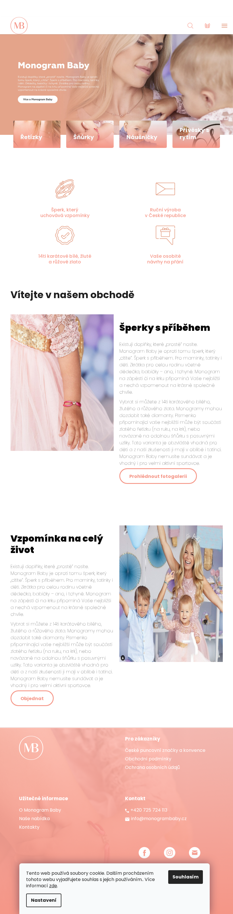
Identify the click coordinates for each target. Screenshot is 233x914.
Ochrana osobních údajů (152, 767)
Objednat (32, 698)
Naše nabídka (34, 819)
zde (53, 885)
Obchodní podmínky (148, 759)
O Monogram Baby (40, 810)
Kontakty (29, 827)
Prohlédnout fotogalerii (158, 476)
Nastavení (44, 900)
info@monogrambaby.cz (159, 819)
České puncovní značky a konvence (165, 750)
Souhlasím (185, 877)
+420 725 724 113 (148, 810)
